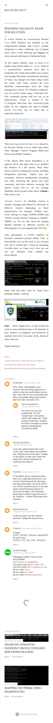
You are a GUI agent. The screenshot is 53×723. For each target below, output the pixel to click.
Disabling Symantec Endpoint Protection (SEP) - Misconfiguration (25, 648)
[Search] (46, 4)
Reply (16, 437)
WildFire (36, 46)
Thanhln (17, 472)
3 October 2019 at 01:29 (31, 528)
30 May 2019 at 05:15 (30, 472)
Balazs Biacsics (20, 509)
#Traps (34, 368)
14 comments (17, 696)
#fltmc (40, 361)
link (19, 228)
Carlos (36, 144)
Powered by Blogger (29, 714)
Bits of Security (15, 10)
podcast (27, 147)
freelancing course (33, 574)
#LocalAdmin (10, 365)
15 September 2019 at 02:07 (25, 512)
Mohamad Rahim (30, 404)
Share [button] (7, 357)
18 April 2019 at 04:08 (23, 445)
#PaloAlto (31, 365)
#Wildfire (42, 368)
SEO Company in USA (37, 567)
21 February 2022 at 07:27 (24, 553)
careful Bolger (20, 550)
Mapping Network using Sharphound (23, 689)
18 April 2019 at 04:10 (31, 407)
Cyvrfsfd (17, 110)
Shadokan (18, 382)
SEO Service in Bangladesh (25, 562)
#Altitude (25, 361)
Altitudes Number (13, 201)
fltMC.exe (24, 187)
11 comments (16, 657)
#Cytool (33, 361)
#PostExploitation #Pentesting (18, 368)
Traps (7, 42)
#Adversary (15, 361)
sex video (29, 572)
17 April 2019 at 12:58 (32, 383)
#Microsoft (21, 365)
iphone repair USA (35, 564)
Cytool (36, 66)
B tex (27, 569)
